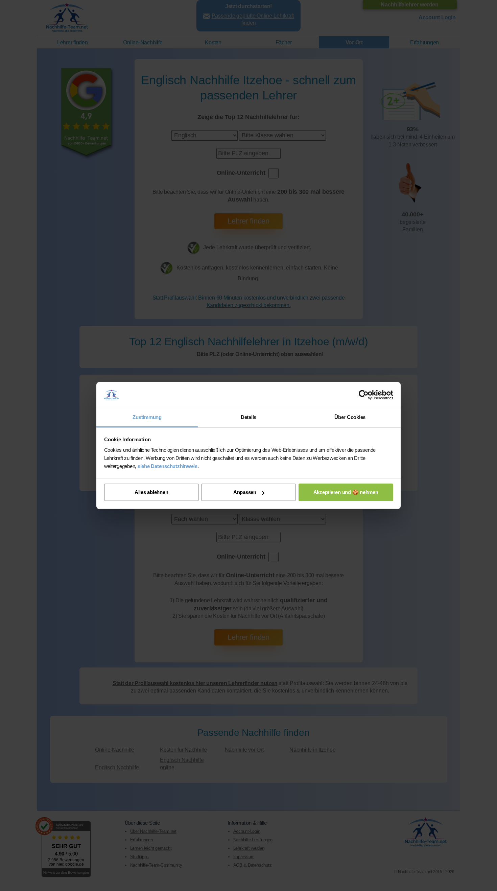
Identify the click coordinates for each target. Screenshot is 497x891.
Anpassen (244, 492)
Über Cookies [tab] (349, 417)
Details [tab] (248, 417)
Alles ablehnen (151, 492)
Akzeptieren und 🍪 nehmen (345, 492)
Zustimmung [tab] (147, 417)
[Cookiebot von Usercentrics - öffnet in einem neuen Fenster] (363, 395)
